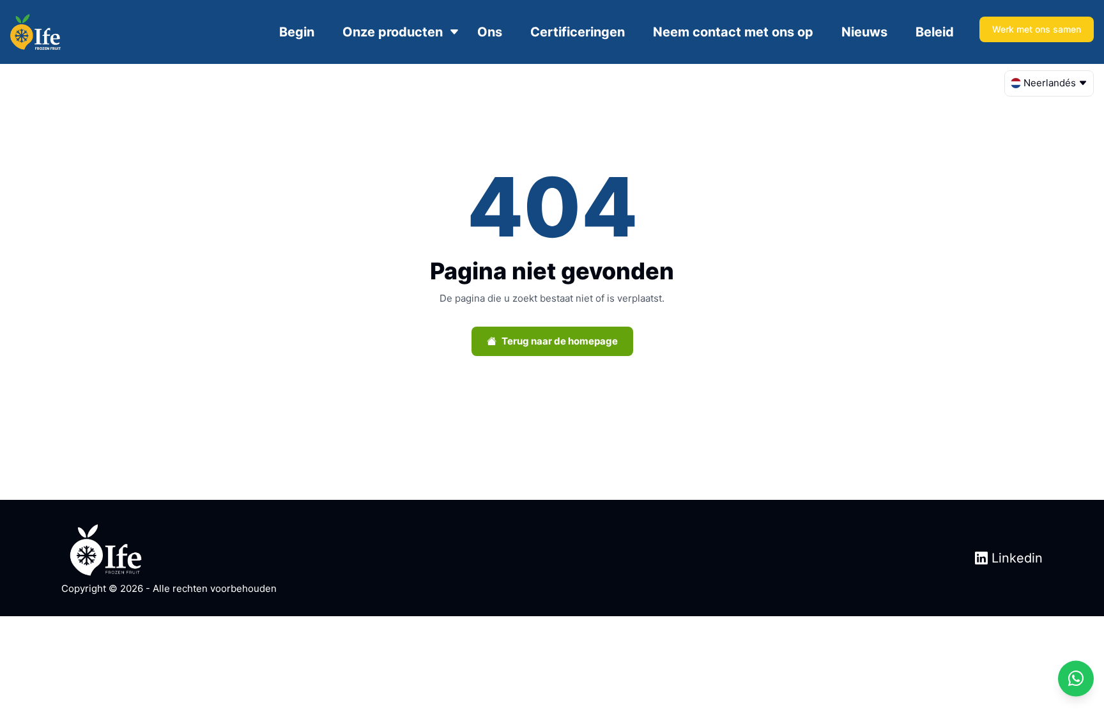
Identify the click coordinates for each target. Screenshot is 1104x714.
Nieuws (864, 32)
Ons (489, 32)
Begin (296, 32)
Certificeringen (577, 32)
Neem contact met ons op (733, 32)
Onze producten (392, 32)
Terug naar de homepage (560, 341)
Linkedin (1015, 558)
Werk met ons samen (1036, 29)
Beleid (935, 32)
